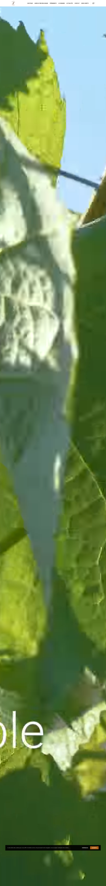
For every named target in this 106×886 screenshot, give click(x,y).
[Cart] (93, 3)
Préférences (85, 847)
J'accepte (94, 847)
